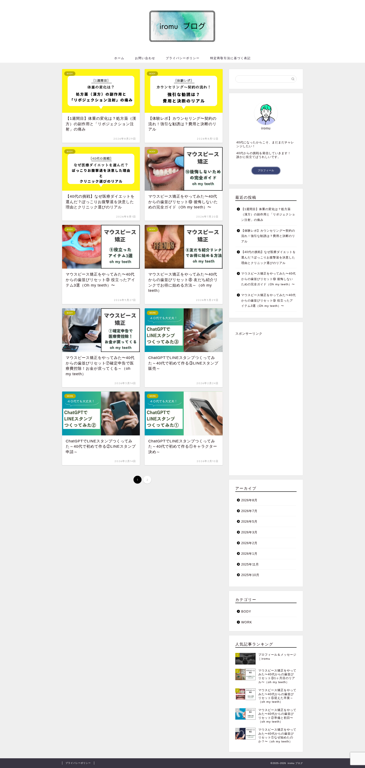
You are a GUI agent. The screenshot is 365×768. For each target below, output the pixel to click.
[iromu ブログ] (182, 40)
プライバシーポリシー (183, 58)
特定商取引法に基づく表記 (230, 58)
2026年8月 (249, 500)
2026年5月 (249, 521)
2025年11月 (250, 564)
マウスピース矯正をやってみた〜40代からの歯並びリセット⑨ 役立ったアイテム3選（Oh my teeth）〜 (268, 300)
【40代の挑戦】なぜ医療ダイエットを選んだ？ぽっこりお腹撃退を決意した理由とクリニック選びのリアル (268, 257)
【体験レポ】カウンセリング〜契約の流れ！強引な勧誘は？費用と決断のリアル (268, 236)
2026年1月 (249, 553)
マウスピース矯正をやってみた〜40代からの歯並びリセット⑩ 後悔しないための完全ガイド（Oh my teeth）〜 (268, 279)
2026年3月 (249, 532)
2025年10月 (250, 575)
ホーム (119, 58)
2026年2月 (249, 543)
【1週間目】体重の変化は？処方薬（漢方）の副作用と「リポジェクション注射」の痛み (268, 215)
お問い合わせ (145, 58)
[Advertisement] (266, 402)
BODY (246, 611)
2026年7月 (249, 511)
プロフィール (266, 170)
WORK (246, 622)
